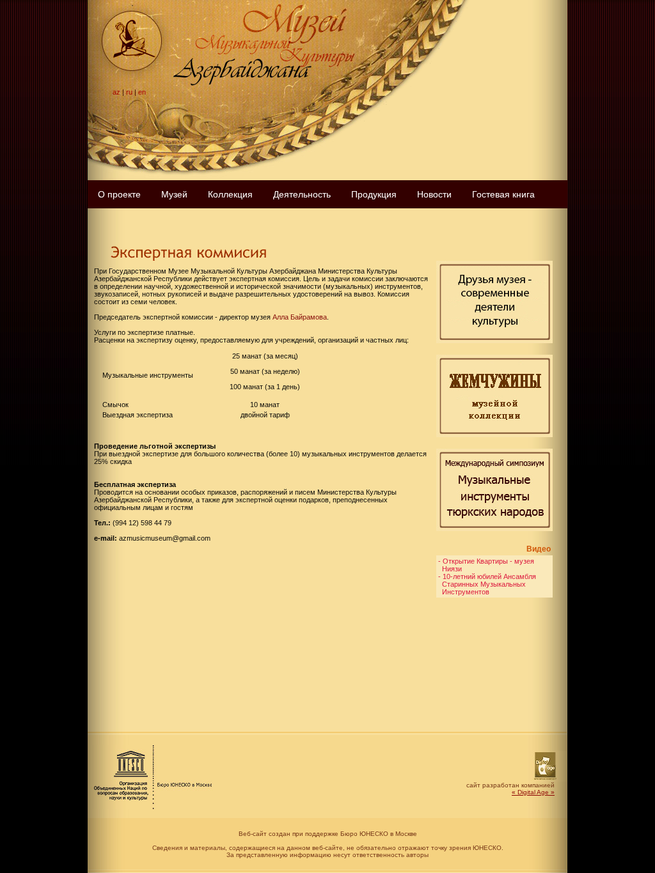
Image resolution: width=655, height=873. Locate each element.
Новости (434, 194)
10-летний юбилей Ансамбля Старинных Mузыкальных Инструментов (487, 584)
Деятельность (302, 194)
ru (129, 92)
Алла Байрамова (299, 317)
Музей (174, 194)
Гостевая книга (503, 194)
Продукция (374, 194)
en (142, 92)
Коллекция (230, 194)
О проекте (119, 194)
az (116, 92)
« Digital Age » (533, 792)
